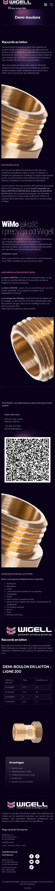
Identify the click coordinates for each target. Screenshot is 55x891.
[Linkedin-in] (37, 862)
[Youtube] (31, 862)
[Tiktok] (31, 867)
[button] (45, 4)
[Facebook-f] (31, 856)
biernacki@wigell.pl (13, 429)
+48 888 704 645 (12, 426)
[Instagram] (37, 856)
